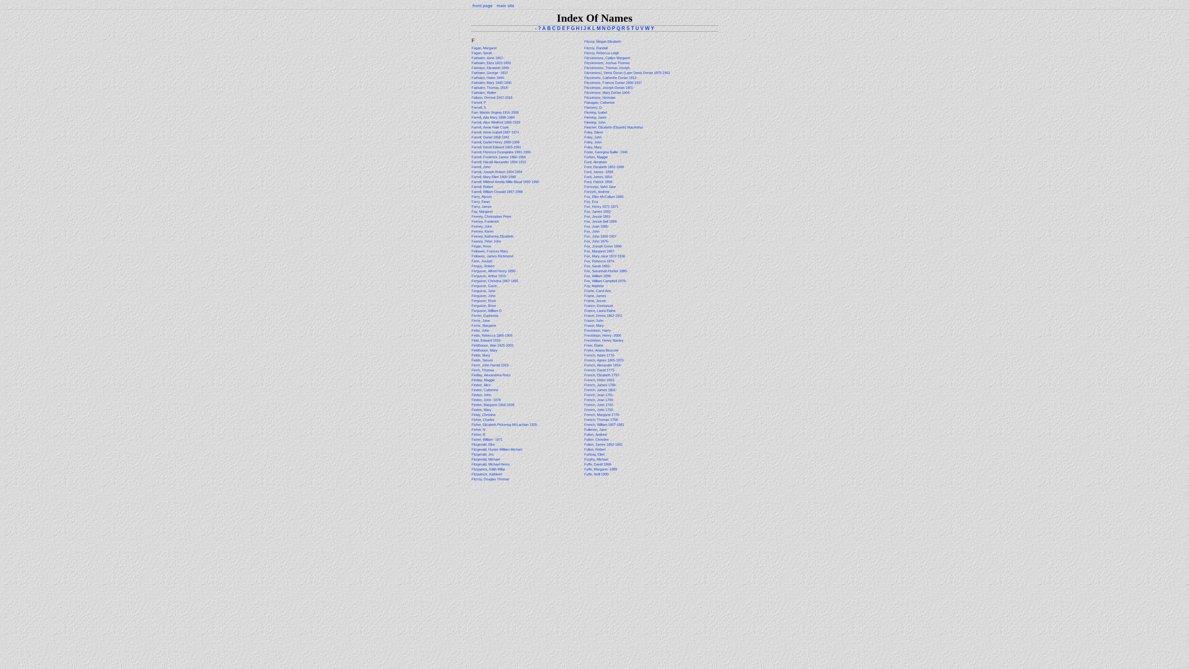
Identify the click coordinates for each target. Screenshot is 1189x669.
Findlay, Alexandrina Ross (492, 375)
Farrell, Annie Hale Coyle (491, 127)
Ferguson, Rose (484, 301)
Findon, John (482, 395)
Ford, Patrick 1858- (598, 182)
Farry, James (482, 206)
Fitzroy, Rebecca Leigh (602, 53)
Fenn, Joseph (482, 261)
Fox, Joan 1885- (596, 226)
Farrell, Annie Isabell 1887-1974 (495, 132)
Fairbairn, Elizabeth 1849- (491, 68)
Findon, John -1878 (486, 400)
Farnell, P (479, 102)
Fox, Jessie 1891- (598, 216)
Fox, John (592, 231)
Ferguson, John (484, 296)
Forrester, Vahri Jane (600, 187)
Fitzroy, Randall (596, 48)
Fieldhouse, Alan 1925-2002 (492, 345)
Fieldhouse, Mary (485, 350)
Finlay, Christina (484, 415)
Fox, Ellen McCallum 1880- (604, 197)
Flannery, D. (593, 107)
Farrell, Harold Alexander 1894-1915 (499, 162)
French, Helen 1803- (599, 380)
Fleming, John (595, 122)
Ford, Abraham (596, 162)
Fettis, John (481, 330)
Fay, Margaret (483, 211)
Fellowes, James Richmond (493, 256)
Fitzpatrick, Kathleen (487, 474)
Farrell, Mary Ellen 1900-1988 (494, 177)
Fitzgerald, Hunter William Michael (497, 449)
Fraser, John (594, 320)
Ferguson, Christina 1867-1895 (495, 281)
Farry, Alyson (482, 197)
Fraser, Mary (594, 325)
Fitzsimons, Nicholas (600, 97)
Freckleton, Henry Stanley (604, 340)
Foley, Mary (593, 147)
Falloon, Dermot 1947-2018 (492, 97)
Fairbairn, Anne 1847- (488, 58)
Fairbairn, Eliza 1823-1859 (491, 63)
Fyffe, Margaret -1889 (600, 469)
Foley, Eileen (594, 132)
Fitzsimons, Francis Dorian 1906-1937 (613, 83)
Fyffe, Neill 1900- (597, 474)
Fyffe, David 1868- (598, 464)
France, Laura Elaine (600, 311)
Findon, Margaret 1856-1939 (493, 405)
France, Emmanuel (599, 306)
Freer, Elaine (594, 345)
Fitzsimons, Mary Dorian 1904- (607, 92)
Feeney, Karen (483, 231)
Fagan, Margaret (485, 48)
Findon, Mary (482, 410)
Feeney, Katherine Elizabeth (493, 236)
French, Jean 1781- (599, 395)
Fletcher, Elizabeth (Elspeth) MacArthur (614, 127)
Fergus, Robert (483, 266)
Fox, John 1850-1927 (600, 236)
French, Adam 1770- (599, 355)
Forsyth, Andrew (597, 192)
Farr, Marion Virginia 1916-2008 (495, 112)
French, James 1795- (600, 385)
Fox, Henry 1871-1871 (601, 206)
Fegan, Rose (482, 246)
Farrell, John (481, 167)
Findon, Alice (482, 385)
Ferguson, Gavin (485, 286)
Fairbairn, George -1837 (490, 73)
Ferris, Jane (481, 320)
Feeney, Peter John (487, 241)
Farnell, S (479, 107)
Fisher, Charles (483, 420)
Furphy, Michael (596, 459)
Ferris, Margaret (484, 325)
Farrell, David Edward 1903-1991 (496, 147)
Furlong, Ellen (595, 454)
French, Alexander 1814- (603, 365)
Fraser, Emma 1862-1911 (603, 315)
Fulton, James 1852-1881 (603, 444)
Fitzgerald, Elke (484, 444)
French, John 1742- (599, 405)
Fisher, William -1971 (487, 439)
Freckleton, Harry (598, 330)
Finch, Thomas (483, 370)
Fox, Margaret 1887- (599, 251)
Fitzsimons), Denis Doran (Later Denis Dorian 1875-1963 (627, 73)
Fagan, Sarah (482, 53)
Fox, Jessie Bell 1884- (601, 221)
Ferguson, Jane (484, 291)
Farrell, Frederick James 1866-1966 (499, 157)
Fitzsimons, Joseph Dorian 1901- (609, 88)
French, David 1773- (599, 370)
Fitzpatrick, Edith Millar (489, 469)
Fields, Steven (483, 360)
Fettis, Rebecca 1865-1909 (492, 335)
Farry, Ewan (481, 201)
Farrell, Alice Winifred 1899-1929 (496, 122)
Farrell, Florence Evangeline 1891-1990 (501, 152)
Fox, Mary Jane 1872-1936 (604, 256)
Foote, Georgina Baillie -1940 (606, 152)
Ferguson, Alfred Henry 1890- (494, 271)
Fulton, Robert (595, 449)
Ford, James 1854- (598, 177)
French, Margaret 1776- (602, 415)
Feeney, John (482, 226)
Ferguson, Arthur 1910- (489, 276)
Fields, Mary (481, 355)
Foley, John (593, 137)
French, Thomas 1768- (601, 420)
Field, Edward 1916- (487, 340)
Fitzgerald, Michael (486, 459)
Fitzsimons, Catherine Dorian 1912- (611, 78)
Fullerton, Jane (596, 429)
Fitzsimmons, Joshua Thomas (607, 63)
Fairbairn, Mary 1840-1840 (492, 83)
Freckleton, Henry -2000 (602, 335)
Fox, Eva (591, 201)
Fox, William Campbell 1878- (605, 281)
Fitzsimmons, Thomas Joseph (607, 68)
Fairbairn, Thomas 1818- (490, 88)
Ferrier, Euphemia (485, 315)
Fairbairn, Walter (484, 92)
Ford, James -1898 (598, 172)
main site (505, 5)
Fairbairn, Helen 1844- (488, 78)
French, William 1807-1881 (604, 424)
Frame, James (595, 296)
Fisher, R (479, 434)
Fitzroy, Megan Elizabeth (603, 41)
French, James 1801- (600, 390)
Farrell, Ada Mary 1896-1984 (493, 117)
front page (483, 5)
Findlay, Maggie (484, 380)
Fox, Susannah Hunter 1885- (606, 271)
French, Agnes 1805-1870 (604, 360)
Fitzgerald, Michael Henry (491, 464)
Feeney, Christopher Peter (492, 216)
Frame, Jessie (595, 301)
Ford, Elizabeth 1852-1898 (604, 167)
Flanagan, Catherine (600, 102)
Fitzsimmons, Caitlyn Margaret (607, 58)
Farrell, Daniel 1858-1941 (490, 137)
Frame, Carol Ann (598, 291)
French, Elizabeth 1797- (602, 375)
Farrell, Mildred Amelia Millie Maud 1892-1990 (505, 182)
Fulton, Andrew (596, 434)
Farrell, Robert (483, 187)
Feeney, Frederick (486, 221)
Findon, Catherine (485, 390)
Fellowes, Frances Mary (490, 251)
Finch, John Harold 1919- (491, 365)
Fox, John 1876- (596, 241)
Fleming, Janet (595, 117)
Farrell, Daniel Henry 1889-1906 (496, 142)
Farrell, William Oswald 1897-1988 (497, 192)
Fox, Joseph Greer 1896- (603, 246)
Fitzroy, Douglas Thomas (491, 479)
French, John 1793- (599, 410)
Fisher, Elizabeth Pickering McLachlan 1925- (505, 424)
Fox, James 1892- (598, 211)
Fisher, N (479, 429)
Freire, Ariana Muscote (602, 350)
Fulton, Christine (597, 439)
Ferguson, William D (487, 311)
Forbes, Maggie (596, 157)
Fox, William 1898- (598, 276)
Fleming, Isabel (596, 112)
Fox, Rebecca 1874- (599, 261)
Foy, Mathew (594, 286)
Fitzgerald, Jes (483, 454)
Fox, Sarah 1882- (597, 266)
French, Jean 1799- (599, 400)
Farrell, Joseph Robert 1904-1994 (497, 172)
